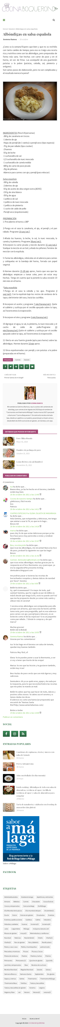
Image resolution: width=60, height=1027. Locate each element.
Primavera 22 (21, 960)
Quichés (49, 960)
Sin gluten (50, 974)
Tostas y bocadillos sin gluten (15, 988)
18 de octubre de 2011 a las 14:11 (24, 509)
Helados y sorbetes (11, 924)
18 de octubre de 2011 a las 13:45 (24, 494)
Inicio (5, 29)
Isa (11, 486)
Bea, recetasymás (18, 545)
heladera (47, 920)
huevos (24, 924)
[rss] (23, 734)
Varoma (32, 988)
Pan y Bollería (33, 942)
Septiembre (39, 974)
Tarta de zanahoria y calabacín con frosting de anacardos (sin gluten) (36, 806)
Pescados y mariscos (12, 951)
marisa (13, 530)
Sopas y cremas (10, 979)
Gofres (38, 920)
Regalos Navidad (27, 969)
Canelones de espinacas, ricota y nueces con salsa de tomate (35, 753)
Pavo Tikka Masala (24, 438)
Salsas (48, 969)
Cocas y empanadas (12, 906)
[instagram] (14, 734)
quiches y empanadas (12, 965)
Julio (6, 929)
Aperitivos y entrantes (45, 897)
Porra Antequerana (24, 763)
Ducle (6, 915)
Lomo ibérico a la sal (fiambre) (29, 461)
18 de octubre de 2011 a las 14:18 (24, 526)
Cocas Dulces (48, 901)
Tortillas (24, 983)
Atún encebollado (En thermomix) (30, 775)
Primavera (8, 960)
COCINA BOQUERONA (36, 1023)
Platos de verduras (11, 956)
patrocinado (45, 947)
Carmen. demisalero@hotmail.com (25, 559)
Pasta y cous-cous (10, 947)
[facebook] (6, 734)
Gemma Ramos (10, 39)
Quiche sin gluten (36, 960)
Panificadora (46, 942)
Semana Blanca (10, 974)
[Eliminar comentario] (40, 494)
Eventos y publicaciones (13, 920)
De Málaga (42, 906)
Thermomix (32, 979)
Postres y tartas (36, 956)
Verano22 (36, 992)
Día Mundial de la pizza (13, 911)
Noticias (18, 938)
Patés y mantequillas (29, 947)
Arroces (7, 901)
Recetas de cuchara (38, 965)
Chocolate (36, 901)
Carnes (17, 360)
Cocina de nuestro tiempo (21, 498)
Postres (24, 956)
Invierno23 (35, 924)
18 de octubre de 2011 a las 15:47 (24, 541)
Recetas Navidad (10, 969)
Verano (26, 992)
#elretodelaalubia (11, 897)
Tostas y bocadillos (37, 983)
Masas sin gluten (10, 933)
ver (19, 992)
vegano (42, 988)
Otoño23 (7, 942)
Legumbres (16, 929)
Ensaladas (41, 915)
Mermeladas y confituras (39, 933)
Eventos (51, 915)
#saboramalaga (27, 897)
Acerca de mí (34, 1018)
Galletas (29, 920)
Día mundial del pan (33, 911)
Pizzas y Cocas (37, 951)
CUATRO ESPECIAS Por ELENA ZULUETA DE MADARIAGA (33, 513)
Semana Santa (25, 974)
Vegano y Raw (9, 992)
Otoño (40, 938)
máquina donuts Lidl (41, 929)
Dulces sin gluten (26, 915)
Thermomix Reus (10, 983)
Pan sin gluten (19, 942)
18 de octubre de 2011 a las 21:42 (24, 555)
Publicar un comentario (13, 717)
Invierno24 (46, 924)
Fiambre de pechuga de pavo (28, 450)
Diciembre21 (49, 911)
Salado (11, 29)
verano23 (47, 992)
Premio (48, 956)
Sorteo (22, 979)
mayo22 (23, 933)
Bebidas (17, 901)
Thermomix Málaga (47, 979)
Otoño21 (49, 938)
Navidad (7, 938)
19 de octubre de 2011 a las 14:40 (24, 713)
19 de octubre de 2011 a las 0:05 (24, 583)
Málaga (26, 929)
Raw (26, 965)
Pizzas (25, 951)
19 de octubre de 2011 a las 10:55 (24, 632)
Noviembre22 (29, 938)
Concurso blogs (28, 906)
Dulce (14, 915)
